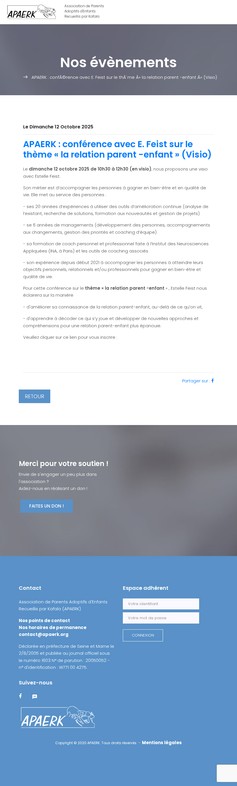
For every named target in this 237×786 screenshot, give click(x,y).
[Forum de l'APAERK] (38, 696)
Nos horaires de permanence (52, 627)
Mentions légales (162, 743)
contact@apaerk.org (43, 634)
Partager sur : (196, 381)
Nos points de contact (44, 620)
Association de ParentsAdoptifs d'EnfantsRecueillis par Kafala (84, 11)
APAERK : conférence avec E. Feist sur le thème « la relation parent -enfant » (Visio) (117, 149)
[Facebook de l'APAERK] (24, 696)
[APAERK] (58, 717)
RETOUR (34, 396)
